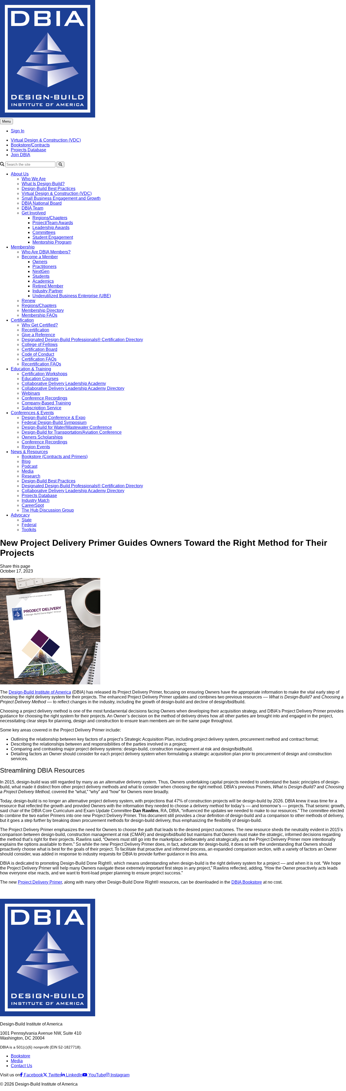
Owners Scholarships (42, 437)
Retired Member (47, 286)
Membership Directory (43, 310)
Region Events (36, 447)
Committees (43, 232)
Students (40, 276)
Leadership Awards (50, 227)
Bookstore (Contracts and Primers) (55, 456)
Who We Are (34, 179)
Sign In (17, 131)
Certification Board (39, 349)
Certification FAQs (39, 359)
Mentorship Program (51, 242)
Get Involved (34, 213)
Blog (26, 461)
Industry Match (35, 500)
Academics (43, 281)
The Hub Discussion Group (48, 510)
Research (31, 476)
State (27, 520)
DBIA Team (32, 208)
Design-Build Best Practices (48, 188)
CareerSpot (33, 505)
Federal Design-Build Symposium (54, 422)
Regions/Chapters (49, 217)
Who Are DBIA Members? (46, 252)
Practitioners (44, 266)
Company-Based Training (46, 403)
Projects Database (28, 150)
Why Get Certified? (40, 325)
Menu (6, 121)
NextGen (40, 271)
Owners (39, 261)
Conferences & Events (32, 412)
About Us (20, 174)
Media (28, 471)
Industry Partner (47, 291)
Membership (23, 247)
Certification (22, 320)
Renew (28, 300)
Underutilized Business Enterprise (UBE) (71, 295)
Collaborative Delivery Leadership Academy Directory (73, 388)
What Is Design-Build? (43, 183)
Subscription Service (41, 408)
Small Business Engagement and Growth (61, 198)
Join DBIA (20, 154)
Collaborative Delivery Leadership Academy (64, 383)
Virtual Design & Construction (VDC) (46, 140)
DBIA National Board (42, 203)
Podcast (29, 466)
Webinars (31, 393)
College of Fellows (40, 344)
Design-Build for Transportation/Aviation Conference (72, 432)
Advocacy (20, 515)
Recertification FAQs (41, 364)
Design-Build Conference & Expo (53, 417)
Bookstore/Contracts (30, 145)
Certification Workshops (44, 373)
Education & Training (31, 369)
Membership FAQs (39, 315)
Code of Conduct (38, 354)
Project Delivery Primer (40, 882)
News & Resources (29, 451)
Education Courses (40, 378)
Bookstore (20, 1056)
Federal (29, 524)
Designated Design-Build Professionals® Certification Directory (82, 339)
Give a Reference (38, 334)
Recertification (35, 330)
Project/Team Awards (52, 222)
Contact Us (21, 1065)
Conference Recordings (44, 398)
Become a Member (40, 256)
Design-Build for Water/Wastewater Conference (67, 427)
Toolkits (29, 529)
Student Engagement (52, 237)
